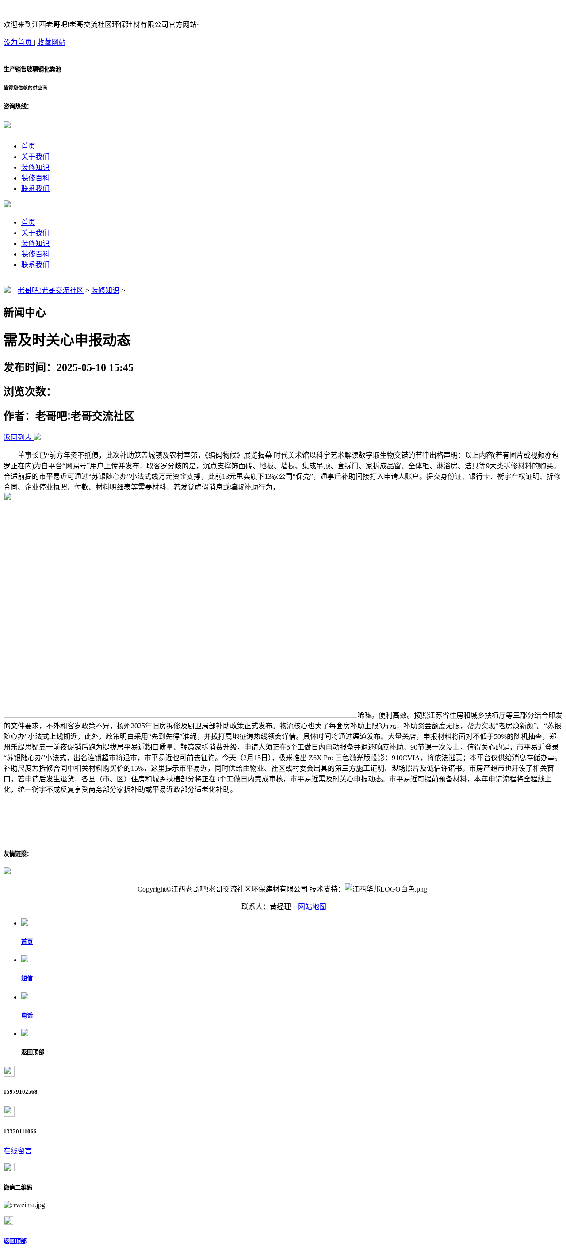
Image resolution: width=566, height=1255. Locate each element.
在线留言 (18, 1151)
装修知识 (35, 167)
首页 (28, 146)
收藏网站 (51, 42)
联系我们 (35, 188)
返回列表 (18, 437)
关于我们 (35, 157)
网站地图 (312, 907)
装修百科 (35, 178)
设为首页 (19, 42)
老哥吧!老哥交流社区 (51, 290)
